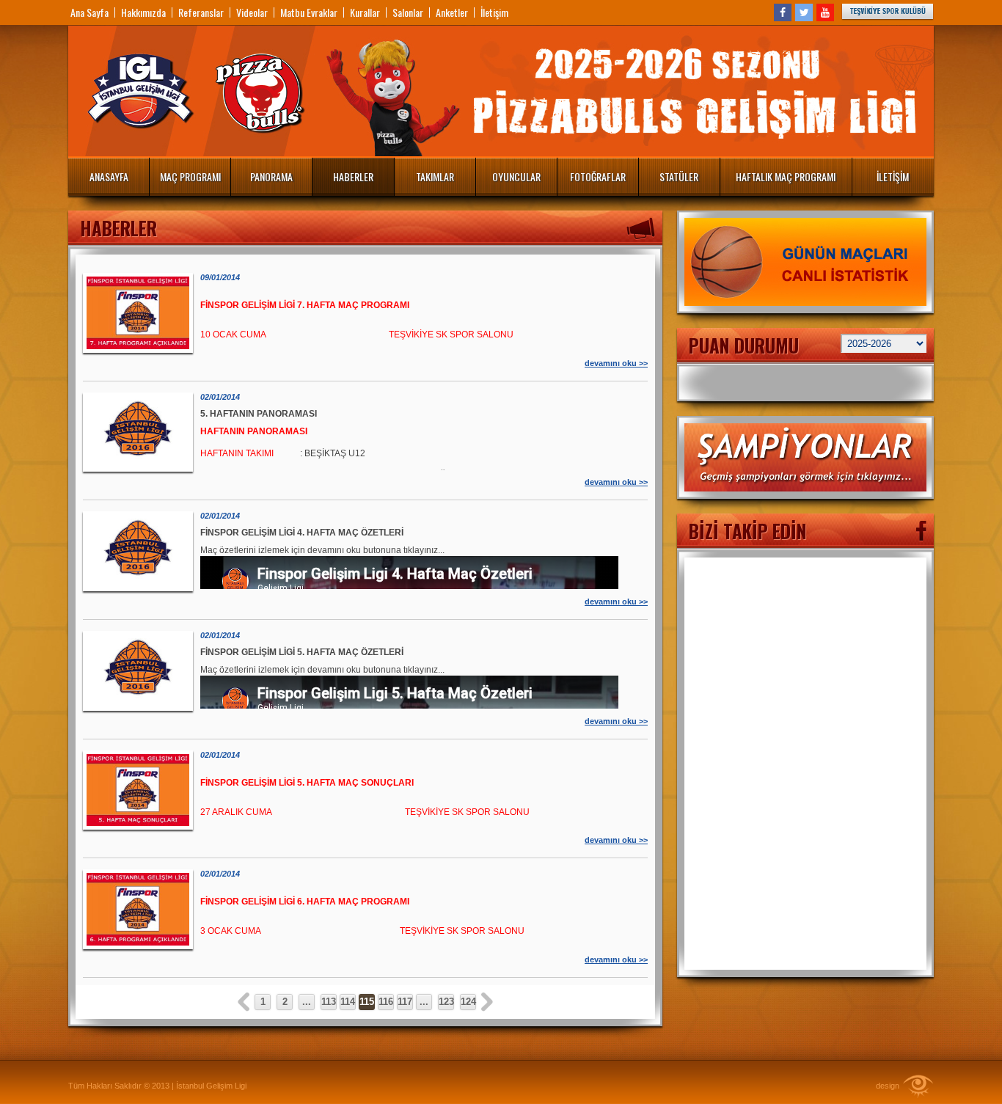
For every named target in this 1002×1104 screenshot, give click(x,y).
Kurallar (365, 12)
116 (386, 1001)
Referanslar (201, 12)
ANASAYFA (108, 176)
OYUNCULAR (516, 176)
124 (468, 1001)
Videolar (252, 12)
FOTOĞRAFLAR (598, 176)
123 (446, 1001)
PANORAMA (271, 176)
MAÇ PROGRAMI (190, 176)
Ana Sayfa (89, 12)
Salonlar (407, 12)
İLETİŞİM (893, 176)
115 (366, 1001)
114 (347, 1001)
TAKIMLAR (435, 176)
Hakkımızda (143, 12)
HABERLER (353, 176)
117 (405, 1001)
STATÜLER (678, 176)
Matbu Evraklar (308, 12)
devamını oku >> (616, 363)
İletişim (494, 12)
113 (328, 1001)
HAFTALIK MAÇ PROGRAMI (785, 176)
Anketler (452, 12)
